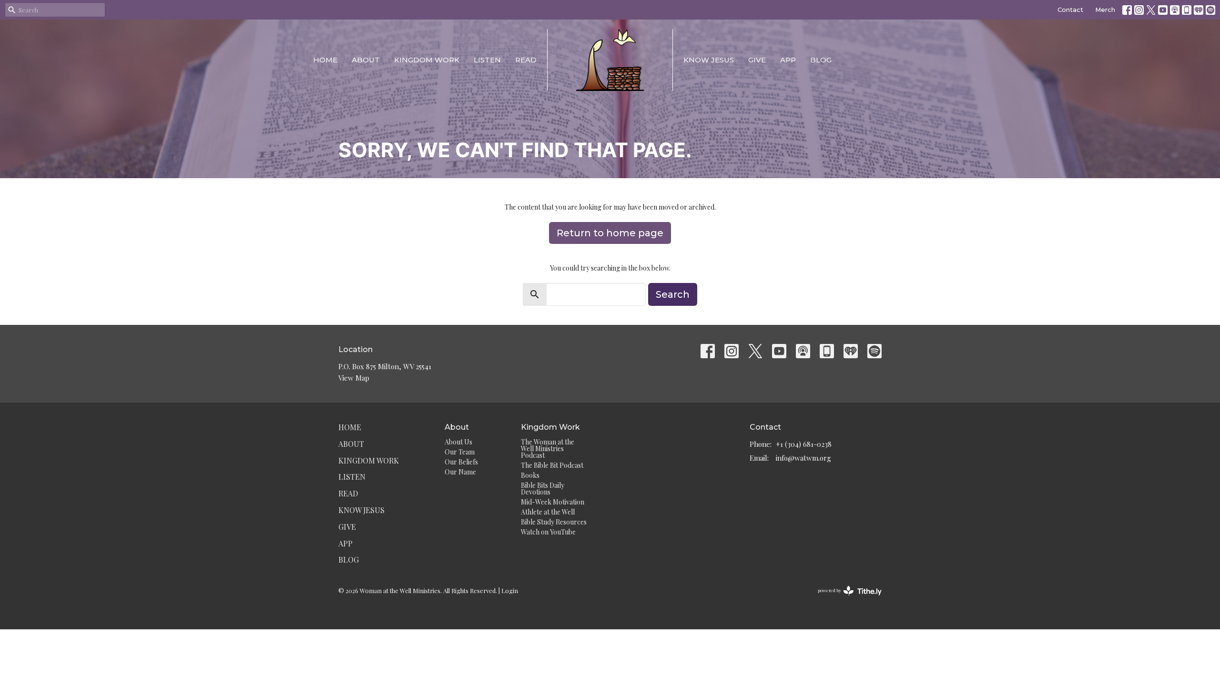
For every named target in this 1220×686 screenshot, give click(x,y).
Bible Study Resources (554, 521)
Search (673, 294)
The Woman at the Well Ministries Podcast (547, 448)
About (366, 59)
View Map (353, 378)
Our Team (460, 451)
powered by (844, 598)
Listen (487, 59)
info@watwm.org (803, 458)
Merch (1105, 9)
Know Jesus (708, 59)
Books (530, 475)
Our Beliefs (461, 461)
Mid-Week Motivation (552, 501)
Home (325, 59)
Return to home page (610, 233)
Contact (1070, 9)
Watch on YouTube (548, 531)
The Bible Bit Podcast (552, 465)
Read (526, 59)
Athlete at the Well (548, 511)
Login (509, 590)
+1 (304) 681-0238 (804, 444)
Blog (821, 59)
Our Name (460, 471)
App (788, 59)
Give (757, 59)
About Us (458, 441)
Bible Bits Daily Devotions (542, 488)
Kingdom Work (426, 59)
